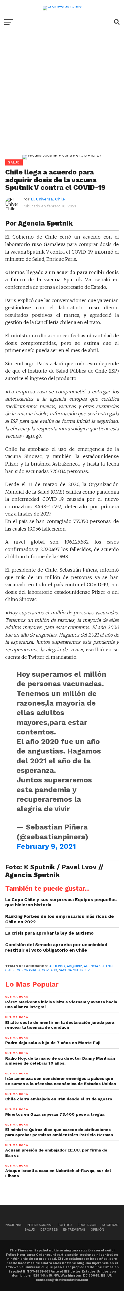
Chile (10, 970)
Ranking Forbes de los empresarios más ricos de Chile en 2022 (59, 919)
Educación (87, 1225)
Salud (30, 1230)
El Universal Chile (48, 199)
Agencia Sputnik (98, 966)
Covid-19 (49, 970)
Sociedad (110, 1225)
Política (65, 1225)
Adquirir (74, 966)
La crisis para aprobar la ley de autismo (49, 933)
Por (39, 223)
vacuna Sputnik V (74, 970)
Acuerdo (57, 966)
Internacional (39, 1225)
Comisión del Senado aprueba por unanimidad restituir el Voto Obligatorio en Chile (56, 947)
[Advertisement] (62, 97)
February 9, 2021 (46, 846)
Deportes (49, 1230)
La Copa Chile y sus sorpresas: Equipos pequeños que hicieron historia (61, 902)
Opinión (97, 1230)
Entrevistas (74, 1230)
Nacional (13, 1225)
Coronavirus (28, 970)
